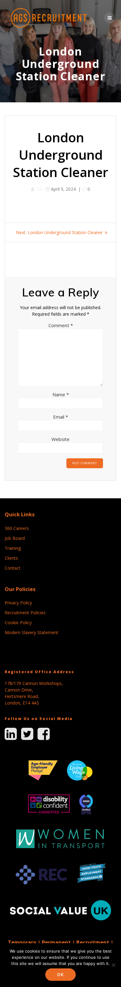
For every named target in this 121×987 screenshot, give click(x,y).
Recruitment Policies (25, 613)
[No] (113, 965)
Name (60, 394)
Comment (60, 325)
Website (60, 439)
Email (60, 417)
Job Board (15, 538)
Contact (12, 568)
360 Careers (17, 528)
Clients (11, 558)
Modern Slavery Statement (31, 632)
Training (13, 548)
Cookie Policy (18, 622)
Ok (60, 974)
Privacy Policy (18, 603)
